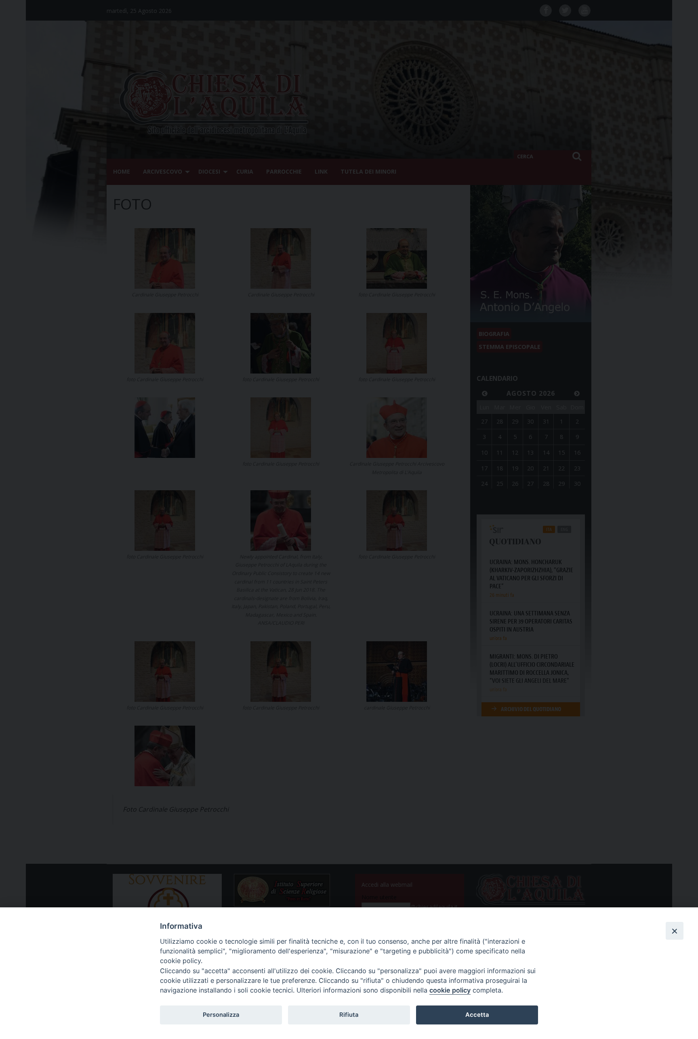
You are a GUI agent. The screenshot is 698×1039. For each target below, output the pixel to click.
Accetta (477, 1014)
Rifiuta (348, 1014)
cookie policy (450, 990)
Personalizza (221, 1014)
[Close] (674, 931)
